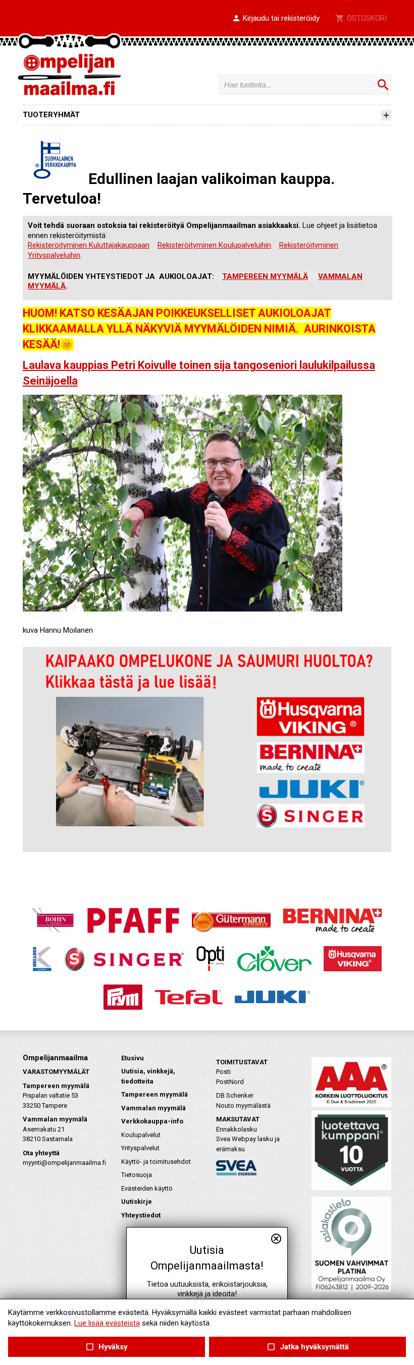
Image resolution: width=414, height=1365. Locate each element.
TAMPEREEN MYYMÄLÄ (265, 276)
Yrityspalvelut (140, 1148)
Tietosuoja (136, 1175)
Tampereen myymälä (154, 1094)
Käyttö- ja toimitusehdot (156, 1161)
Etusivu (132, 1058)
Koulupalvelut (141, 1135)
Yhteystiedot (141, 1215)
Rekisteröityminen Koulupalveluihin (214, 245)
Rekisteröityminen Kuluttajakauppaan (88, 245)
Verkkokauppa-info (152, 1121)
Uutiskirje (136, 1201)
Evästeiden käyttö (147, 1188)
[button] (275, 19)
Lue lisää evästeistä (107, 1323)
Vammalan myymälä (153, 1108)
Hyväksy (106, 1347)
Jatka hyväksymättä (307, 1347)
